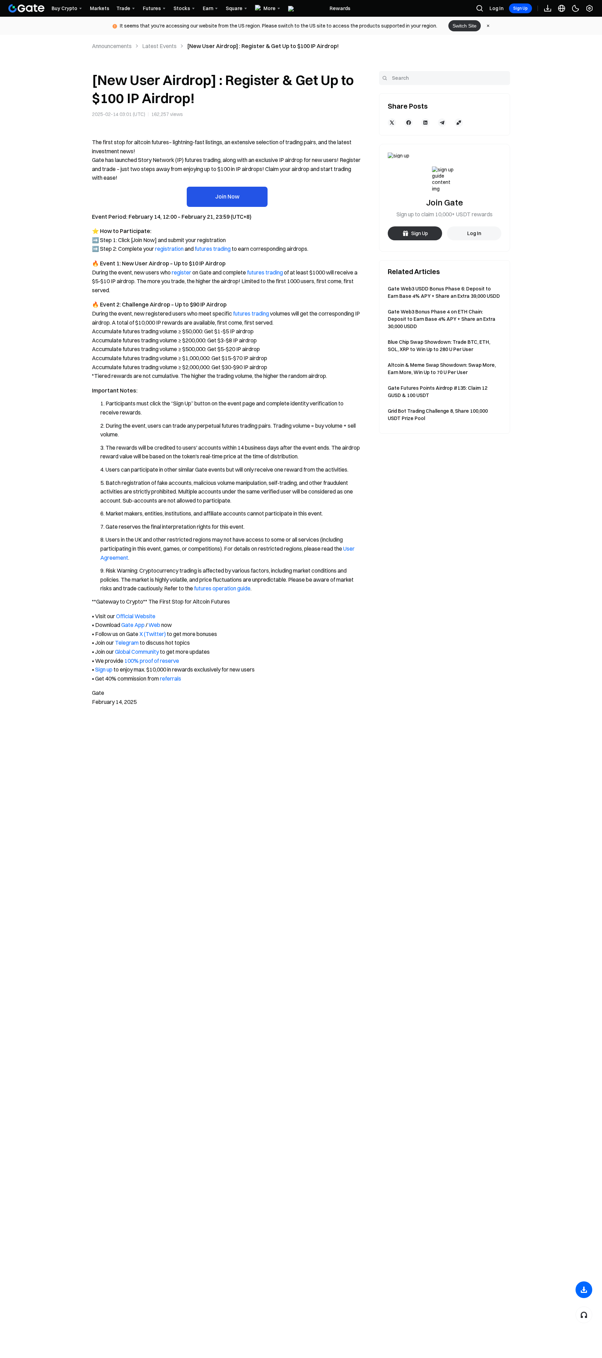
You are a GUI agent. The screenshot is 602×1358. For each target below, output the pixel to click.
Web (154, 624)
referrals (170, 678)
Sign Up (520, 8)
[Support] (584, 1314)
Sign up (104, 669)
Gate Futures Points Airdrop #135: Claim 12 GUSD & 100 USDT (437, 391)
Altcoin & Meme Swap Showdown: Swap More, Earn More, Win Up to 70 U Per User (442, 368)
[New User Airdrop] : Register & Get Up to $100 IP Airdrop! (263, 45)
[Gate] (26, 8)
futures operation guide (222, 588)
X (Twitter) (152, 633)
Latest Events (159, 45)
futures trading (213, 248)
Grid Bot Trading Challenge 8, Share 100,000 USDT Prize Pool (438, 414)
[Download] (584, 1289)
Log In (496, 8)
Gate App (133, 624)
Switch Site (465, 26)
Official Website (135, 616)
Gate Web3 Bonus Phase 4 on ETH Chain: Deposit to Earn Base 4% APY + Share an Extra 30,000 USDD (441, 319)
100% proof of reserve (151, 660)
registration (169, 248)
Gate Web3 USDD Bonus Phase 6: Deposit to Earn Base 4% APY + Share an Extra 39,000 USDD (444, 292)
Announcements (112, 45)
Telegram (127, 642)
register (181, 272)
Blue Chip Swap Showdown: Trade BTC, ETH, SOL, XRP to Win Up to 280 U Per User (439, 345)
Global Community (137, 651)
